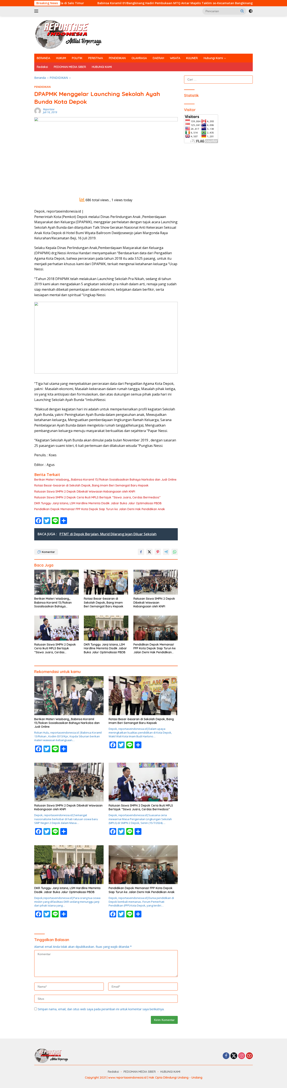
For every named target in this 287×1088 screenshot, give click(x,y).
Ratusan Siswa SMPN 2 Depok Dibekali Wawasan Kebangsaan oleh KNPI (84, 491)
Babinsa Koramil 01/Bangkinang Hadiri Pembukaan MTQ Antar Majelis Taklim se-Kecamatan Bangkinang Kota (138, 3)
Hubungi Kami (213, 58)
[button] (242, 11)
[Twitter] (233, 1056)
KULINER (192, 58)
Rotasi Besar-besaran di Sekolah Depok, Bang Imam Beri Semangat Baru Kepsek (91, 485)
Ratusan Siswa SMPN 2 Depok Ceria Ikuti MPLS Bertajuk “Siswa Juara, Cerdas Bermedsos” (97, 497)
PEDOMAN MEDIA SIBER (70, 67)
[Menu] (37, 11)
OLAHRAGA (139, 58)
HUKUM (61, 58)
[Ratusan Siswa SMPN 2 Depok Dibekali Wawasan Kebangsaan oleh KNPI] (155, 582)
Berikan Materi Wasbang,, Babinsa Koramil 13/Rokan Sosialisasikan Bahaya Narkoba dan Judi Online (105, 479)
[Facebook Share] (141, 552)
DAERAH (158, 58)
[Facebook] (226, 1056)
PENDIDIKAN (117, 58)
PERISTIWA (95, 58)
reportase (48, 109)
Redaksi (42, 67)
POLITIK (77, 58)
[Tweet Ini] (149, 552)
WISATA (175, 58)
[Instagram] (241, 1056)
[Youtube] (249, 1056)
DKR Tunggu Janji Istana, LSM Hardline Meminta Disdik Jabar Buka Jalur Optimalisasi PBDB (98, 503)
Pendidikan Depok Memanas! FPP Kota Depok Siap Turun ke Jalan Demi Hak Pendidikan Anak (99, 509)
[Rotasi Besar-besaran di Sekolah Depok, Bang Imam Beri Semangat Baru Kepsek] (106, 582)
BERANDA (43, 58)
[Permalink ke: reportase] (37, 111)
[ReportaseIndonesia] (72, 34)
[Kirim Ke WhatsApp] (174, 552)
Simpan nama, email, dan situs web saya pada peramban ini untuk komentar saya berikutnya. (101, 1009)
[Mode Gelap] (251, 11)
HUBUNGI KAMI (102, 67)
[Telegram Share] (166, 552)
